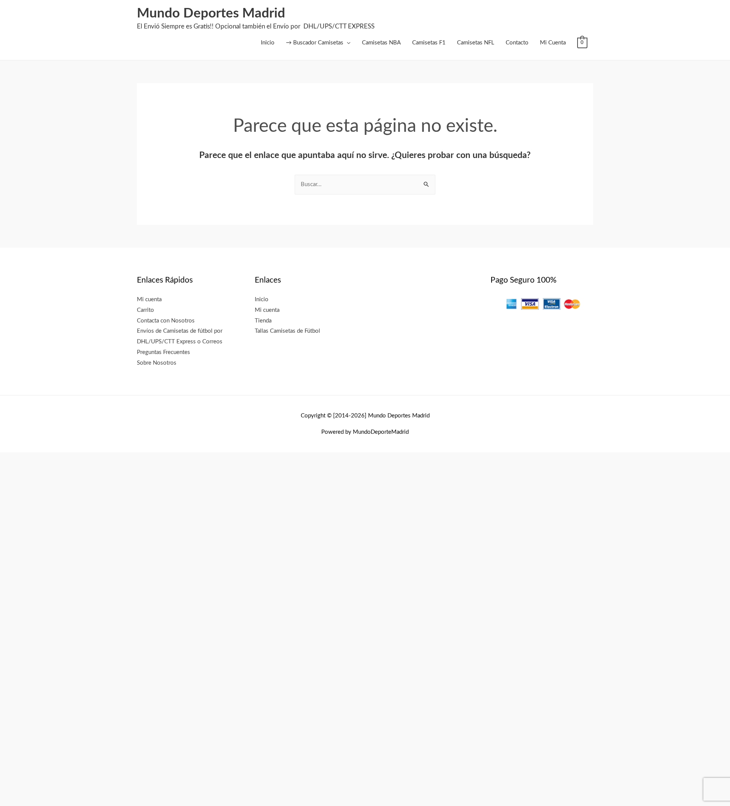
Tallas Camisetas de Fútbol (287, 331)
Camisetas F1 (429, 43)
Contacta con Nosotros (166, 321)
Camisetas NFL (475, 43)
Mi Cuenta (553, 43)
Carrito (145, 310)
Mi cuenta (149, 299)
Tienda (263, 321)
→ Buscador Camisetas (314, 43)
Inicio (268, 43)
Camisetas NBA (381, 43)
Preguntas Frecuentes (163, 352)
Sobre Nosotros (156, 363)
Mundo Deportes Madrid (211, 13)
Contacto (517, 43)
